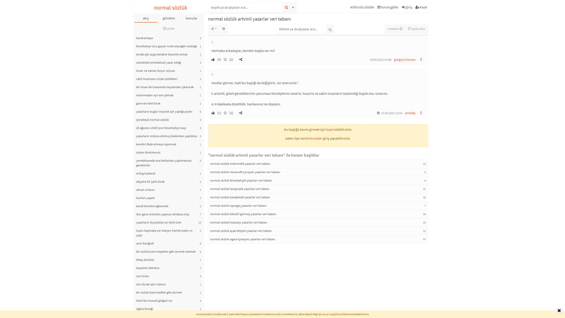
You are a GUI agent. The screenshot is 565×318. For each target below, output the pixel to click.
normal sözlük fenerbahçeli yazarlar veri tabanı (241, 180)
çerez (325, 314)
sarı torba (142, 276)
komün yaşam (145, 198)
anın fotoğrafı (145, 243)
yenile (170, 28)
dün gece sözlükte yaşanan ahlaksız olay (162, 214)
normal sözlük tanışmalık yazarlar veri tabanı (239, 189)
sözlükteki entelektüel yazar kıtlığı (158, 62)
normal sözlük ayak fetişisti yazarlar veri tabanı (241, 231)
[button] (362, 7)
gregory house (404, 59)
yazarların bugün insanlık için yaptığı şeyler (164, 112)
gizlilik (335, 314)
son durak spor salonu (151, 284)
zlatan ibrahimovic (148, 152)
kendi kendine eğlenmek (152, 206)
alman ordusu (145, 190)
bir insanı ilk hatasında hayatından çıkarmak (165, 87)
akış (146, 18)
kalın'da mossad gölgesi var (154, 301)
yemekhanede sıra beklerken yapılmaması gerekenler (164, 163)
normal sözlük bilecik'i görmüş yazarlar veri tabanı (243, 214)
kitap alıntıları (145, 260)
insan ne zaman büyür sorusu (155, 71)
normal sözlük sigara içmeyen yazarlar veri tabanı (242, 239)
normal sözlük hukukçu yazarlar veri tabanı (238, 222)
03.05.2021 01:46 (380, 60)
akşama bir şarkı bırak (150, 182)
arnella (410, 113)
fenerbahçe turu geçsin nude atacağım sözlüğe (166, 46)
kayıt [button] (329, 129)
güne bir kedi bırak (148, 103)
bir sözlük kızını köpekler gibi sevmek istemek (166, 252)
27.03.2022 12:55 (391, 113)
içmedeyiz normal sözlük (152, 120)
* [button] (297, 83)
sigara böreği (144, 309)
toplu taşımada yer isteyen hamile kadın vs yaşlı (164, 233)
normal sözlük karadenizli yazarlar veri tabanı (240, 197)
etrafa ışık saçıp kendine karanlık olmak (162, 54)
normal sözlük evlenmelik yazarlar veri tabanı (240, 164)
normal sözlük (170, 8)
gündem (169, 18)
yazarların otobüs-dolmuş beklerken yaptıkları (166, 136)
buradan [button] (315, 138)
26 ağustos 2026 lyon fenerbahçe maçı (161, 128)
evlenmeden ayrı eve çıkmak (154, 95)
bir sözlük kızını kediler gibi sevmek (159, 292)
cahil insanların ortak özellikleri (156, 79)
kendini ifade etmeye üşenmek (156, 144)
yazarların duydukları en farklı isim (158, 222)
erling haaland (145, 173)
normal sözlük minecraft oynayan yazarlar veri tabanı (245, 172)
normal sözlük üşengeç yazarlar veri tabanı (238, 206)
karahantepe (144, 38)
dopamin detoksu (148, 268)
